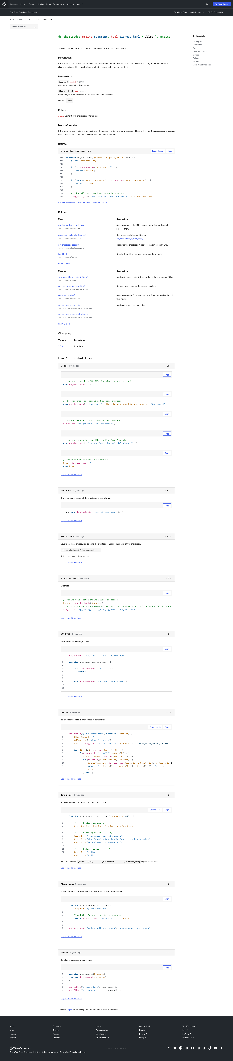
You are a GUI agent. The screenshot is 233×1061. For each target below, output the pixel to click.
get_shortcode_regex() (68, 245)
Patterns (56, 1038)
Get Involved (144, 1026)
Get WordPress (221, 4)
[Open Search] (206, 4)
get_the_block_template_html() (71, 286)
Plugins (56, 1034)
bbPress (187, 1034)
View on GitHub (100, 202)
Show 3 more (64, 324)
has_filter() (63, 254)
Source (196, 55)
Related (196, 58)
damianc (65, 712)
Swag (142, 1038)
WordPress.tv (102, 1038)
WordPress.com (190, 1026)
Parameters (197, 45)
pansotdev (66, 490)
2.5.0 (60, 346)
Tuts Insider (66, 795)
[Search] (35, 26)
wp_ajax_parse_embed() (69, 305)
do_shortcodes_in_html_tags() (71, 225)
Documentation (102, 1030)
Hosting (13, 1034)
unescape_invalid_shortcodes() (72, 235)
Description (197, 41)
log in (69, 1009)
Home (12, 19)
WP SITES (65, 634)
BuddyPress (188, 1038)
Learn (98, 1026)
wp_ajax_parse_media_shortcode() (73, 314)
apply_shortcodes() (66, 295)
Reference (21, 19)
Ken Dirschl (66, 536)
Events (142, 1030)
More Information (200, 51)
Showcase (57, 1026)
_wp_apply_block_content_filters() (73, 277)
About (12, 1026)
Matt (185, 1030)
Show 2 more (64, 263)
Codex (64, 366)
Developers (101, 1034)
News (12, 1030)
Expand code (157, 151)
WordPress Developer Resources (23, 12)
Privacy (13, 1038)
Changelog (197, 61)
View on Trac (84, 202)
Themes (56, 1030)
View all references (66, 202)
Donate (143, 1034)
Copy (169, 151)
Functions (33, 19)
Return (196, 48)
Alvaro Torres (67, 884)
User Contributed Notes (202, 65)
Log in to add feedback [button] (71, 474)
